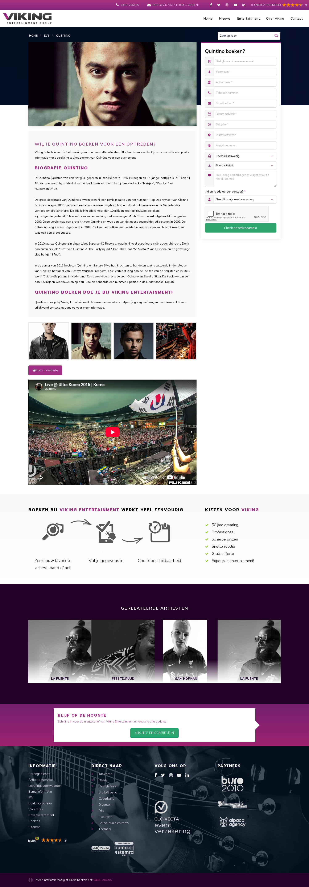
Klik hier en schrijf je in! (154, 732)
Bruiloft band (107, 792)
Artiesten (105, 774)
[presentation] (33, 432)
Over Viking (275, 18)
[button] (111, 479)
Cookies (34, 821)
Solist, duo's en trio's (113, 823)
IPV (30, 797)
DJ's (101, 810)
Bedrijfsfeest (108, 786)
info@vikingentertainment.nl (176, 5)
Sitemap (34, 827)
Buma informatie (40, 791)
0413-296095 (130, 5)
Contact (297, 18)
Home (208, 18)
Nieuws (225, 18)
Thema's (104, 829)
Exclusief (105, 817)
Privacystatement (41, 815)
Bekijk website (47, 370)
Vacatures (35, 809)
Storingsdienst (39, 774)
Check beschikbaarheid (240, 228)
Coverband (106, 798)
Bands (103, 780)
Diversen (104, 804)
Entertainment (248, 18)
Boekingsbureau (40, 803)
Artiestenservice (40, 779)
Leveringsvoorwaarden (45, 785)
